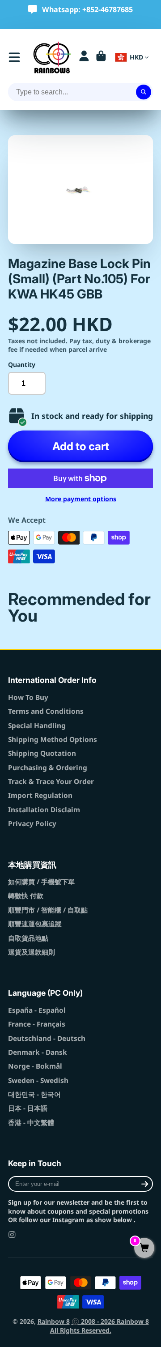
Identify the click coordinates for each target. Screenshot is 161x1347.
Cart (101, 57)
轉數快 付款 (25, 895)
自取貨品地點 (28, 938)
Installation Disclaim (44, 809)
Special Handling (37, 725)
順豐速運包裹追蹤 (35, 924)
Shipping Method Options (52, 739)
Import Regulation (40, 795)
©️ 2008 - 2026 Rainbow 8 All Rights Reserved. (99, 1325)
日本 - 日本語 (27, 1108)
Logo (52, 57)
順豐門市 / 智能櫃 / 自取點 (48, 910)
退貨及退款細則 (31, 952)
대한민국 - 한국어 (34, 1094)
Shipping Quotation (42, 753)
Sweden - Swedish (38, 1080)
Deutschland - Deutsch (46, 1038)
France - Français (36, 1024)
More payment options (80, 498)
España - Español (37, 1010)
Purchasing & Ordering (47, 767)
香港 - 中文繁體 (31, 1122)
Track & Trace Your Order (51, 781)
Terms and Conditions (46, 711)
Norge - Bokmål (35, 1066)
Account (84, 57)
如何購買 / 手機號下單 (41, 882)
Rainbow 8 (54, 1321)
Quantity (21, 364)
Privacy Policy (32, 823)
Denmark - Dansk (37, 1052)
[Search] (143, 92)
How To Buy (28, 697)
